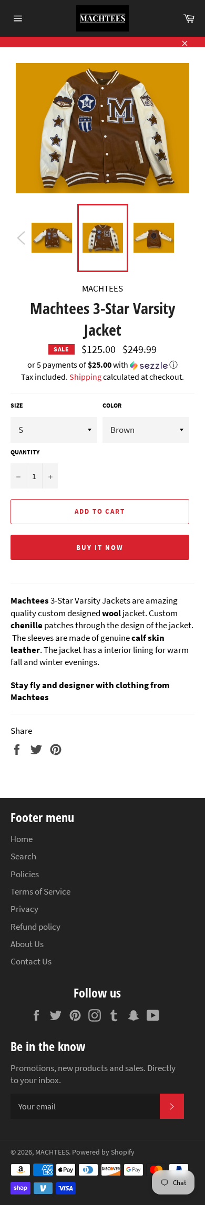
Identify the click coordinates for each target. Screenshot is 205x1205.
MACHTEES (52, 1152)
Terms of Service (40, 891)
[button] (102, 365)
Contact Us (31, 961)
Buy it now (100, 547)
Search (23, 856)
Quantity (25, 452)
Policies (25, 874)
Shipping (85, 376)
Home (22, 839)
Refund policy (35, 926)
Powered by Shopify (103, 1152)
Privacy (24, 909)
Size (17, 405)
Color (111, 405)
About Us (27, 944)
